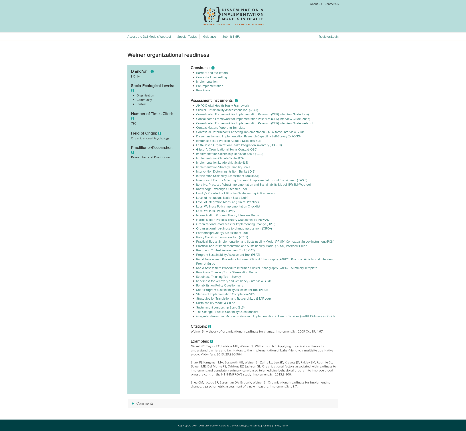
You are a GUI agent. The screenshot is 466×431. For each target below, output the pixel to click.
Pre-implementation (209, 86)
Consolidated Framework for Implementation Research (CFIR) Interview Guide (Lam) (252, 114)
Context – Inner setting (211, 77)
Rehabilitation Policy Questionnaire (219, 285)
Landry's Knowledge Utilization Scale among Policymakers (235, 193)
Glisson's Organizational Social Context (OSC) (226, 149)
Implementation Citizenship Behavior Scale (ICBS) (229, 154)
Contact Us (332, 4)
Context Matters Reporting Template (220, 127)
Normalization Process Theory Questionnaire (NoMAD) (233, 220)
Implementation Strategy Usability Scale (223, 167)
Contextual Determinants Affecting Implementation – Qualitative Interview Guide (250, 132)
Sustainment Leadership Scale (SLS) (220, 307)
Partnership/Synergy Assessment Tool (222, 233)
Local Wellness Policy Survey (215, 211)
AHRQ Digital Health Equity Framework (222, 105)
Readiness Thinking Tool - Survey (218, 276)
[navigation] (233, 25)
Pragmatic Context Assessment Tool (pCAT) (225, 250)
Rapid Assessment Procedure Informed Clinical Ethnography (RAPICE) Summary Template (256, 268)
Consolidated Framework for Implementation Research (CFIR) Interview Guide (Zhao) (253, 119)
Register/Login (329, 36)
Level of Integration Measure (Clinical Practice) (227, 202)
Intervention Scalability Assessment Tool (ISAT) (227, 176)
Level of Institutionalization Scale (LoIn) (222, 197)
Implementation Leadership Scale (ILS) (222, 162)
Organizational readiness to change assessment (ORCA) (234, 228)
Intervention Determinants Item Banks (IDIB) (225, 171)
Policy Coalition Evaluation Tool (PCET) (222, 237)
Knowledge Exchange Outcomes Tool (221, 189)
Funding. (267, 426)
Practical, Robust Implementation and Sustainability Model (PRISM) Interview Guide (251, 246)
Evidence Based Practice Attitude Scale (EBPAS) (228, 141)
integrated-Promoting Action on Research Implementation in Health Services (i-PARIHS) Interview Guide (265, 316)
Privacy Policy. (281, 426)
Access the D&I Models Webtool (149, 36)
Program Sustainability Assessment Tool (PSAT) (228, 254)
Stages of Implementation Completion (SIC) (225, 294)
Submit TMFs (231, 36)
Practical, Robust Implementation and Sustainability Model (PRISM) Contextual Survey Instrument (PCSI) (265, 241)
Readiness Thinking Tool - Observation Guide (226, 272)
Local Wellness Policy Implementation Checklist (228, 206)
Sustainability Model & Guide (215, 303)
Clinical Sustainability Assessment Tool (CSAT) (227, 110)
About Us (316, 4)
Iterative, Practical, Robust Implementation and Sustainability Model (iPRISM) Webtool (253, 184)
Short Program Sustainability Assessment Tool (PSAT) (232, 290)
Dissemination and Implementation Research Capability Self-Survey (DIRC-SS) (248, 136)
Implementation (207, 81)
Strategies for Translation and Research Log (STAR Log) (233, 298)
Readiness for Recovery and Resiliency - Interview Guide (234, 281)
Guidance (209, 36)
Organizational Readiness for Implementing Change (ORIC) (235, 224)
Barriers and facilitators (212, 73)
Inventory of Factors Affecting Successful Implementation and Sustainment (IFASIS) (251, 180)
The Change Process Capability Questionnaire (227, 312)
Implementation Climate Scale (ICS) (220, 158)
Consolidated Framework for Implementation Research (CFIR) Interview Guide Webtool (254, 123)
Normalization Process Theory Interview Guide (227, 215)
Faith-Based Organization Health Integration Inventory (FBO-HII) (239, 145)
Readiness (203, 90)
